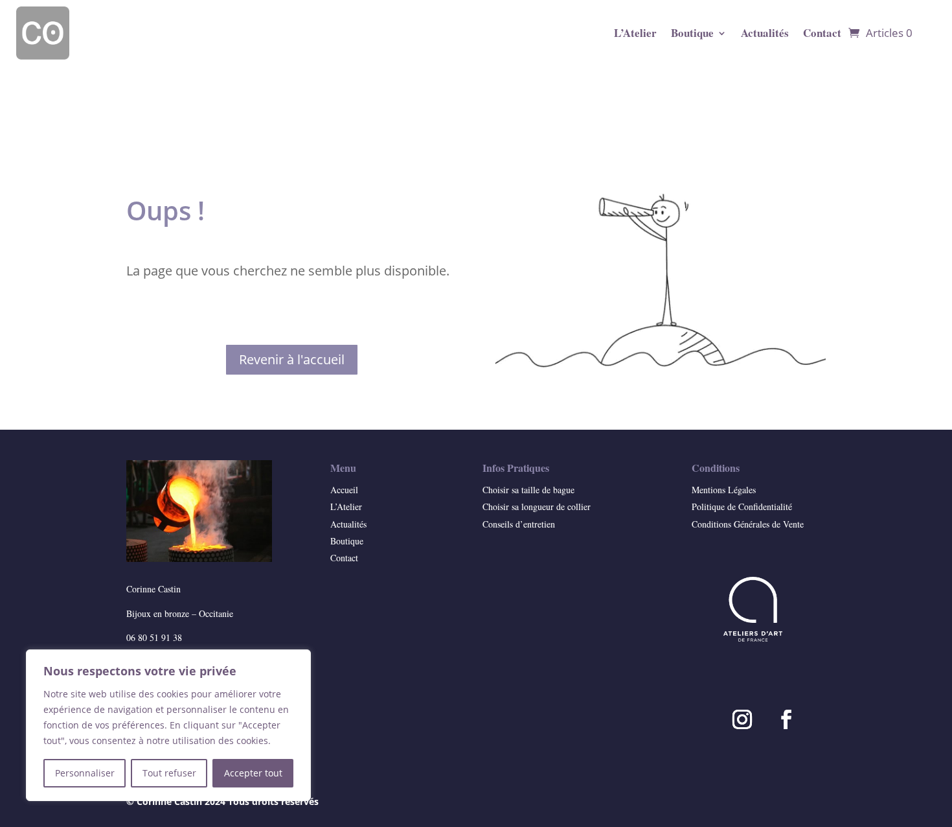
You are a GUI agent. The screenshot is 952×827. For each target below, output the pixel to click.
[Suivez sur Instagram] (742, 719)
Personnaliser (85, 773)
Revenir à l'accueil (292, 359)
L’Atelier (635, 33)
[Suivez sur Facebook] (786, 719)
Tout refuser (169, 773)
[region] (168, 725)
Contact (822, 33)
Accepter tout (253, 773)
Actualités (765, 33)
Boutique (692, 33)
